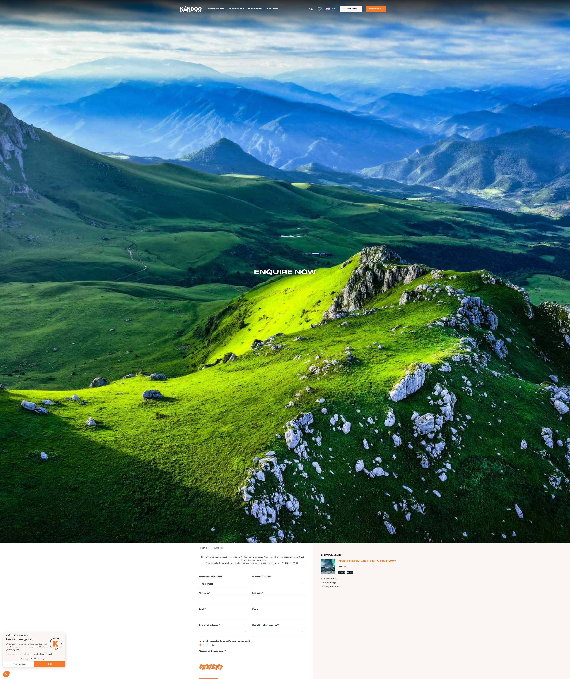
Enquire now (376, 9)
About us (272, 9)
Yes (205, 644)
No (212, 644)
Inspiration (255, 9)
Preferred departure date (210, 576)
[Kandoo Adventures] (191, 8)
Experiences (236, 9)
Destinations (216, 9)
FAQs (310, 8)
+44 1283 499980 (351, 9)
